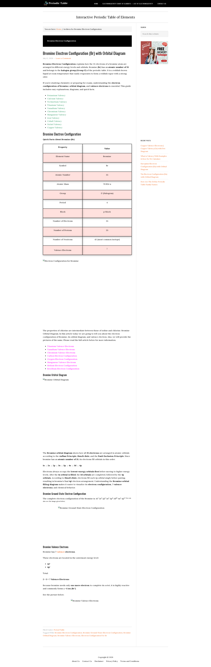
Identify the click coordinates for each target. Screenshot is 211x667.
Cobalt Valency (54, 121)
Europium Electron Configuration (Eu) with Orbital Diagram (154, 166)
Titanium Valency (55, 105)
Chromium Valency (56, 111)
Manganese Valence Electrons (61, 362)
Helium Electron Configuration (62, 365)
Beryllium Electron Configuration (63, 368)
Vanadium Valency (56, 108)
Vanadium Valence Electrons (61, 349)
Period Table (59, 630)
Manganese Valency (56, 114)
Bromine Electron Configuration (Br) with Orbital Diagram (84, 53)
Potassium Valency (56, 95)
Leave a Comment (63, 58)
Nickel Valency (54, 124)
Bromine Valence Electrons (68, 635)
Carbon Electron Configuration (62, 356)
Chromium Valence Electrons (61, 352)
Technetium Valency (57, 102)
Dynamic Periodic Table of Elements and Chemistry (60, 3)
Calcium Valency (55, 98)
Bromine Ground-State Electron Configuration (103, 633)
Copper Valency (54, 127)
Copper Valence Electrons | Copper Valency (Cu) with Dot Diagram (153, 148)
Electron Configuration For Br (94, 635)
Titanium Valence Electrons (60, 346)
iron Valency (53, 118)
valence (61, 552)
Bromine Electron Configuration (68, 633)
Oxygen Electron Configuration (62, 359)
